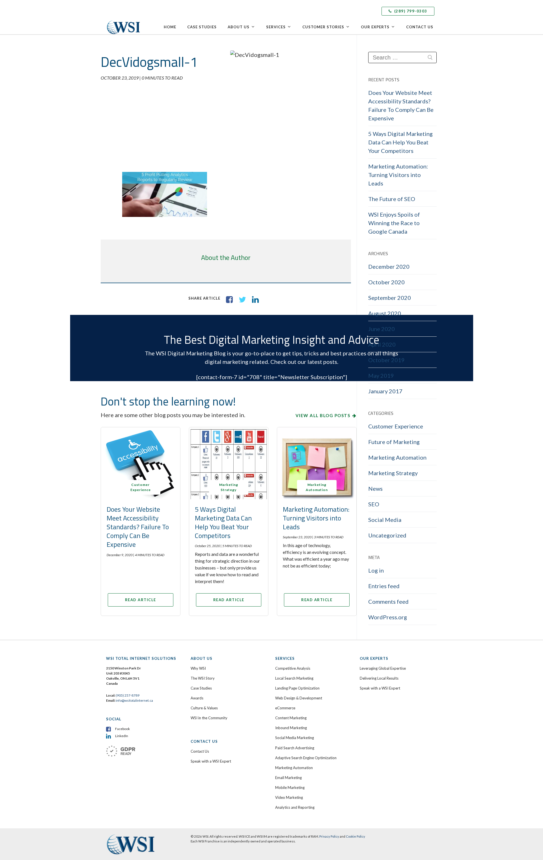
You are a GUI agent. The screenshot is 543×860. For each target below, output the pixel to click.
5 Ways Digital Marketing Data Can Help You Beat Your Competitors (223, 522)
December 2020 (389, 266)
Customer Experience (395, 426)
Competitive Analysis (292, 668)
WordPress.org (387, 617)
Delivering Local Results (379, 678)
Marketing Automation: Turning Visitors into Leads (316, 518)
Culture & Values (204, 708)
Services (276, 27)
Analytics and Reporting (294, 807)
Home (170, 27)
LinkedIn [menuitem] (121, 736)
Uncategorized (387, 535)
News (375, 488)
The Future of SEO (391, 198)
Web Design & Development (298, 698)
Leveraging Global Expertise (383, 668)
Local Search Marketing (294, 678)
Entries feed (384, 585)
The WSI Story (203, 678)
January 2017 (385, 391)
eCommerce (285, 708)
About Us (238, 27)
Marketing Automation (397, 457)
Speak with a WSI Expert (211, 761)
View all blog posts (323, 415)
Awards (197, 698)
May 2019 (381, 375)
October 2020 (386, 282)
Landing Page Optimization (297, 688)
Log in (376, 570)
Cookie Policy (355, 836)
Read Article (140, 599)
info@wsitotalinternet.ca (134, 700)
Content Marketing (291, 718)
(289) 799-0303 (410, 11)
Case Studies (202, 27)
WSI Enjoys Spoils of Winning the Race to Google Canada (394, 223)
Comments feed (388, 601)
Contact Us (419, 27)
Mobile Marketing (290, 787)
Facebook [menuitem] (122, 729)
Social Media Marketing (294, 737)
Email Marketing (288, 777)
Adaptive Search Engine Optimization (306, 758)
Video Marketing (289, 797)
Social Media (384, 519)
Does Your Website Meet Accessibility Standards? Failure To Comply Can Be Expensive (138, 527)
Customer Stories (323, 27)
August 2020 (384, 313)
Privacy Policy (329, 836)
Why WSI (198, 668)
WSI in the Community (209, 718)
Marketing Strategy (393, 473)
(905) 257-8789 (127, 695)
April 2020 (382, 344)
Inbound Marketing (291, 727)
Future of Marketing (394, 441)
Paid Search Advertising (294, 748)
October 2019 (386, 360)
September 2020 (389, 297)
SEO (373, 504)
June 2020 (381, 328)
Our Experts (375, 27)
